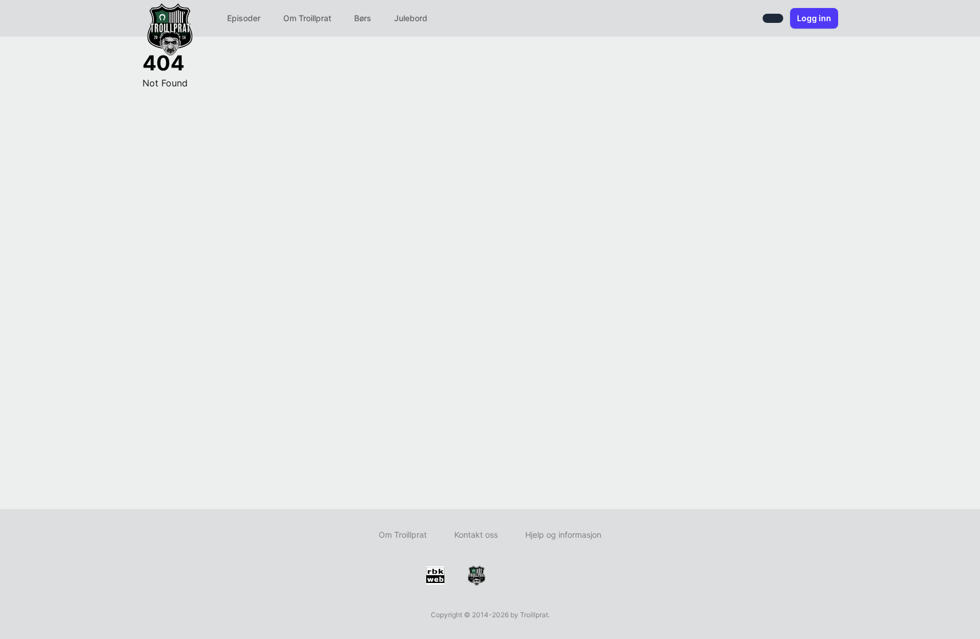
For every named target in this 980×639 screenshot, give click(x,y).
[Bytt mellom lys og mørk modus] (773, 18)
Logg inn (814, 18)
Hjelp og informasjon (563, 534)
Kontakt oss (476, 534)
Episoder (243, 18)
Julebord (410, 18)
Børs (362, 18)
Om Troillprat (307, 18)
